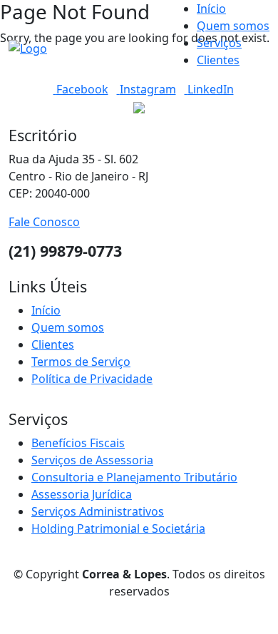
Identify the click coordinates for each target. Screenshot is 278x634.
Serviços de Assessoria (92, 460)
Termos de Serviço (80, 361)
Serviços (219, 43)
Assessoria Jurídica (81, 494)
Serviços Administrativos (97, 511)
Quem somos (233, 26)
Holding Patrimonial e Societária (118, 528)
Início (211, 8)
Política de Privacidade (92, 379)
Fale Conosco (44, 222)
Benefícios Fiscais (78, 443)
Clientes (218, 60)
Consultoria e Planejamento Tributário (134, 477)
